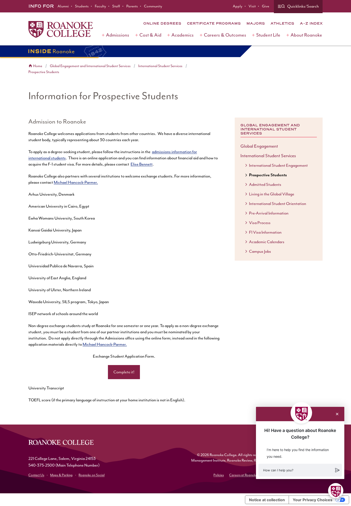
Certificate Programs (214, 23)
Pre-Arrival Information (268, 213)
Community (153, 6)
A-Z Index (311, 23)
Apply (237, 6)
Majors (255, 23)
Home (37, 66)
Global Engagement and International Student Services (90, 66)
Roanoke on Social (92, 475)
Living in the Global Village (271, 194)
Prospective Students (43, 72)
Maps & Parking (61, 475)
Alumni (63, 6)
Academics (182, 35)
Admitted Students (265, 184)
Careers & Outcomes (225, 35)
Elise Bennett (142, 164)
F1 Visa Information (265, 232)
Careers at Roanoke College (249, 475)
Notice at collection (267, 499)
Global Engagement (259, 146)
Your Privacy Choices (312, 499)
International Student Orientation (277, 203)
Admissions (117, 35)
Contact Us (36, 475)
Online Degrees (162, 23)
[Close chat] (337, 414)
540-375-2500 (41, 465)
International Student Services (160, 66)
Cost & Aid (150, 35)
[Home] (60, 29)
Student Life (268, 35)
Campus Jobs (260, 251)
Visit (252, 6)
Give (265, 6)
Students (82, 6)
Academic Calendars (266, 241)
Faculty (100, 6)
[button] (300, 470)
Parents (132, 6)
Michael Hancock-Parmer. (76, 182)
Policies (218, 475)
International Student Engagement (278, 165)
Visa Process (260, 222)
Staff (116, 6)
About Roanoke (306, 35)
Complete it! (123, 372)
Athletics (282, 23)
